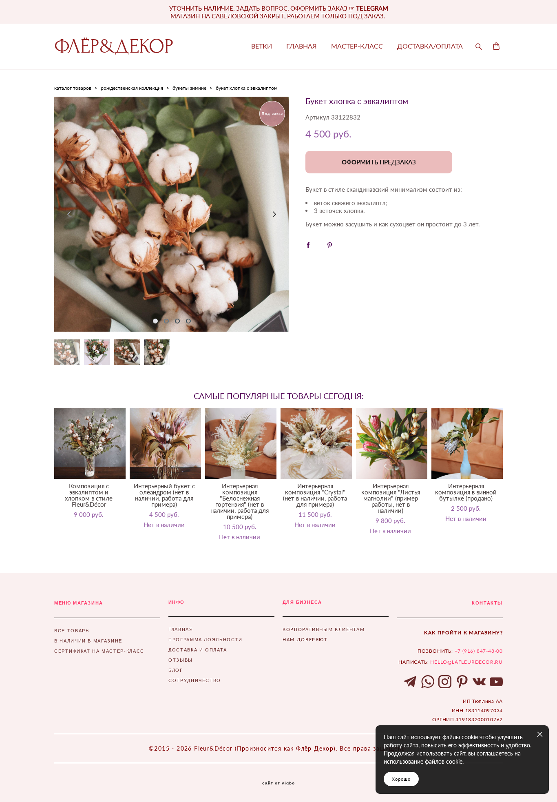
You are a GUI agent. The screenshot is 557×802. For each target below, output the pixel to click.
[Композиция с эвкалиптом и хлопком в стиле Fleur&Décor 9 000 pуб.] (90, 443)
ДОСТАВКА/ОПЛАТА (430, 46)
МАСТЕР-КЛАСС (357, 46)
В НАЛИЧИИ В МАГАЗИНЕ (88, 640)
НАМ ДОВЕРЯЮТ (305, 639)
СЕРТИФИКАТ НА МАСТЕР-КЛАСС (99, 651)
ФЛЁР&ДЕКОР (114, 46)
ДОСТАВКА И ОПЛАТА (197, 649)
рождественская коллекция (132, 88)
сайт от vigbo (278, 783)
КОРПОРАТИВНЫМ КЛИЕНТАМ (324, 629)
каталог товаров (72, 88)
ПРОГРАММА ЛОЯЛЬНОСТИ (205, 639)
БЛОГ (175, 670)
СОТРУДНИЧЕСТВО (194, 680)
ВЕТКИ (261, 46)
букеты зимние (189, 88)
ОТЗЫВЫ (180, 660)
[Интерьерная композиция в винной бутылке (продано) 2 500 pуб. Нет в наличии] (467, 443)
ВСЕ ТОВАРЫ (72, 630)
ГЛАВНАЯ (301, 46)
